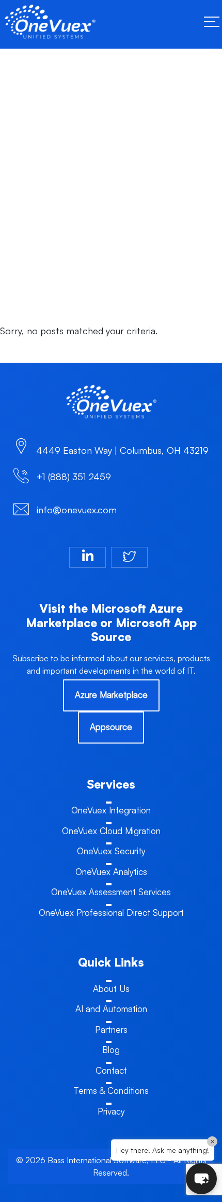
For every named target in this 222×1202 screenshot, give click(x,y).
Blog (111, 1049)
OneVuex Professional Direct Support (111, 912)
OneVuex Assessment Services (111, 891)
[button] (201, 1178)
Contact (111, 1070)
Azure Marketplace (111, 694)
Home (19, 177)
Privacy (111, 1111)
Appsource (111, 726)
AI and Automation (111, 1008)
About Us (111, 988)
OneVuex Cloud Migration (111, 830)
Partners (111, 1029)
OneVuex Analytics (111, 871)
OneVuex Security (111, 850)
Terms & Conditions (111, 1090)
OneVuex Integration (111, 810)
